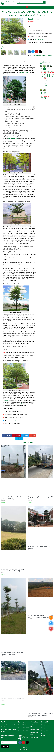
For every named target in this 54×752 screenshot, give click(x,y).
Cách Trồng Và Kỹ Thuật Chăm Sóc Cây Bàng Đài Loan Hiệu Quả (19, 119)
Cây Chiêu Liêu (45, 93)
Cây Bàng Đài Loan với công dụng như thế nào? (18, 116)
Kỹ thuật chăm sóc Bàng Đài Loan (15, 123)
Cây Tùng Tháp (52, 70)
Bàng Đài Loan (28, 140)
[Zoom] (2, 47)
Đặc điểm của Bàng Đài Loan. (14, 114)
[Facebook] (29, 51)
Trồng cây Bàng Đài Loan (13, 121)
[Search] (44, 2)
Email (2, 740)
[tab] (4, 61)
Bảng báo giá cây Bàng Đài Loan (13, 125)
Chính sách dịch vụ (34, 729)
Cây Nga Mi (41, 70)
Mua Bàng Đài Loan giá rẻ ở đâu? (13, 127)
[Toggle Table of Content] (32, 107)
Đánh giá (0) (22, 61)
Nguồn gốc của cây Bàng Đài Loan (15, 113)
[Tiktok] (40, 51)
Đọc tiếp (42, 75)
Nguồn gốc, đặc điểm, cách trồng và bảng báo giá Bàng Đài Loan (19, 110)
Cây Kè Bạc (48, 70)
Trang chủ (6, 12)
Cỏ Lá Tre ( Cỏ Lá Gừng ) (45, 72)
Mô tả (4, 61)
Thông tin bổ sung (12, 61)
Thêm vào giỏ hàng (45, 83)
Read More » (3, 502)
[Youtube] (36, 51)
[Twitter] (33, 51)
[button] (27, 7)
